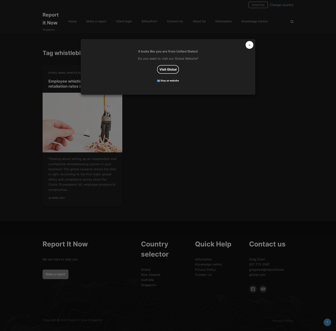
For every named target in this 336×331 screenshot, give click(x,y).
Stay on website (169, 80)
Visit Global (168, 69)
